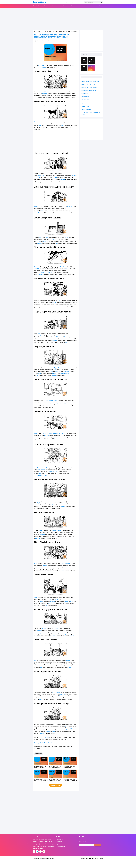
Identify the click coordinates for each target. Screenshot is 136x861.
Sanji (39, 373)
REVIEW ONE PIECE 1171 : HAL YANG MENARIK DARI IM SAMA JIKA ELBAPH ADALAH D (70, 781)
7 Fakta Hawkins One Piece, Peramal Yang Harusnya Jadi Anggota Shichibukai (53, 6)
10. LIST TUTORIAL (86, 109)
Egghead (44, 93)
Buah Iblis (62, 179)
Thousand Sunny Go (42, 468)
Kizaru (45, 125)
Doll (35, 122)
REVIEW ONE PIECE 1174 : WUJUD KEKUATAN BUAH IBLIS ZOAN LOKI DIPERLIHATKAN (69, 768)
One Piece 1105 (42, 65)
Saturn (40, 123)
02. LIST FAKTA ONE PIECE (88, 84)
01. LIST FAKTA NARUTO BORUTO (90, 81)
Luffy (61, 563)
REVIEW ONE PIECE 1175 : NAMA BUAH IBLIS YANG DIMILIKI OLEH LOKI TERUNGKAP (55, 768)
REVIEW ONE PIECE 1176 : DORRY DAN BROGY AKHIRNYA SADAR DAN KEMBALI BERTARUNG (40, 768)
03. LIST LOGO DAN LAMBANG (89, 87)
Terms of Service (61, 846)
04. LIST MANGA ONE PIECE (88, 90)
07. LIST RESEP (85, 100)
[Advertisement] (68, 19)
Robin (65, 404)
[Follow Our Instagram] (40, 851)
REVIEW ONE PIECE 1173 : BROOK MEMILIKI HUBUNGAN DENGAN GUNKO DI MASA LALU (41, 781)
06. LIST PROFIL (85, 96)
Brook (62, 466)
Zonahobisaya (90, 858)
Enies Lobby (60, 404)
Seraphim (57, 599)
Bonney (46, 367)
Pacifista (52, 504)
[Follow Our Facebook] (34, 851)
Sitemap (59, 844)
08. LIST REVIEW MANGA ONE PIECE (90, 103)
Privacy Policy (60, 843)
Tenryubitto (62, 267)
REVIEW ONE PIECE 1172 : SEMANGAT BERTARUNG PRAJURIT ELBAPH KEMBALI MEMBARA (55, 781)
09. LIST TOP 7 (85, 106)
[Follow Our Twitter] (37, 851)
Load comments (55, 785)
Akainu (54, 302)
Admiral (47, 122)
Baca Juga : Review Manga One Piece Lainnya (46, 742)
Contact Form (60, 839)
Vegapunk (36, 206)
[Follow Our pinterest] (43, 851)
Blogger (101, 858)
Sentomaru (49, 272)
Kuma (56, 243)
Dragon (52, 728)
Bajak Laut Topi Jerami (51, 400)
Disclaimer (59, 841)
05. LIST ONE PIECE (86, 93)
